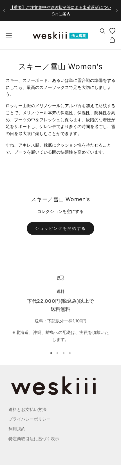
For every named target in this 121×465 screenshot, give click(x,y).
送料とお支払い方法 (27, 409)
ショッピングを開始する (60, 228)
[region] (60, 309)
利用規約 (16, 429)
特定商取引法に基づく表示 (33, 438)
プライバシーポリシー (29, 419)
